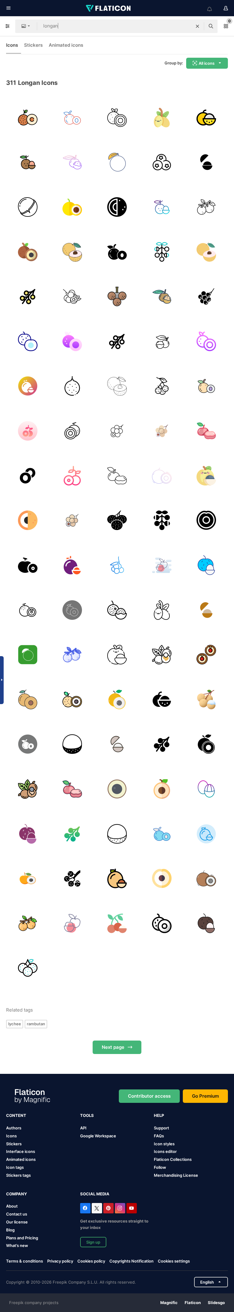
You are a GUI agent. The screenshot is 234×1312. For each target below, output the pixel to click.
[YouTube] (131, 1208)
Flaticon (193, 1302)
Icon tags (15, 1167)
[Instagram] (120, 1208)
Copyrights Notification (131, 1261)
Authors (13, 1127)
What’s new (17, 1245)
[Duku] (206, 789)
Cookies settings (174, 1261)
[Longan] (27, 117)
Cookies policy (91, 1261)
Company (16, 1193)
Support (161, 1127)
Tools (87, 1115)
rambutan (36, 1023)
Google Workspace (98, 1135)
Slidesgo (216, 1302)
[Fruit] (206, 430)
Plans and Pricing (22, 1237)
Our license (17, 1221)
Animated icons (66, 45)
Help (159, 1115)
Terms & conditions (24, 1261)
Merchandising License (176, 1175)
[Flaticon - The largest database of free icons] (109, 8)
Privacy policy (60, 1261)
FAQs (159, 1135)
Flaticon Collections (173, 1159)
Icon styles (164, 1143)
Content (16, 1115)
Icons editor (165, 1151)
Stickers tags (18, 1175)
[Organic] (161, 923)
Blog (10, 1229)
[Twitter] (97, 1208)
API (83, 1127)
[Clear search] (197, 26)
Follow (160, 1167)
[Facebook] (85, 1208)
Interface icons (20, 1151)
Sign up (93, 1242)
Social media (94, 1193)
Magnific (169, 1302)
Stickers (33, 45)
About (12, 1206)
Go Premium (205, 1096)
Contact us (16, 1214)
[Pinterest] (108, 1208)
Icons (12, 45)
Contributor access (149, 1096)
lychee (14, 1023)
